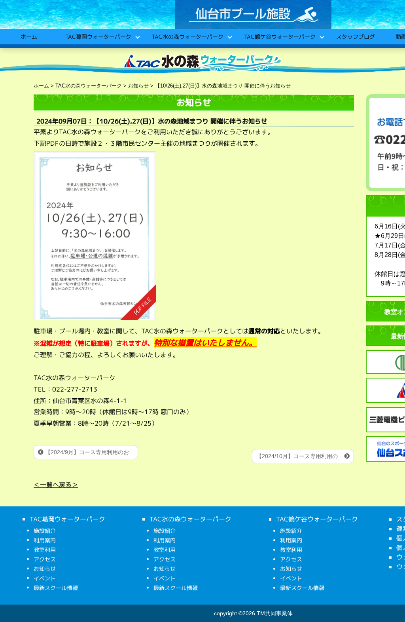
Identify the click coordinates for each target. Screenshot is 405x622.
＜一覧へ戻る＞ (56, 484)
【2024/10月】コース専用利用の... (300, 456)
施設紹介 (45, 531)
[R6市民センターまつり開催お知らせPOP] (95, 235)
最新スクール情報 (56, 588)
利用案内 (45, 540)
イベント (45, 578)
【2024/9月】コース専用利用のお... (89, 452)
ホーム (28, 36)
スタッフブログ (355, 36)
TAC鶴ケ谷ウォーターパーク (279, 36)
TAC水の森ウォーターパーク (187, 36)
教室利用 (45, 550)
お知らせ (45, 569)
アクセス (45, 559)
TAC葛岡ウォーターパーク (98, 36)
